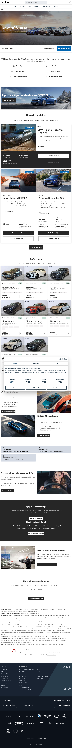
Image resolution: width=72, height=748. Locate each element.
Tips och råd (4, 674)
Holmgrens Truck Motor (43, 676)
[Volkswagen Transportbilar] (8, 731)
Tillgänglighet (4, 687)
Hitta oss (3, 671)
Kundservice (4, 676)
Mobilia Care (40, 674)
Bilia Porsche (22, 676)
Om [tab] (57, 363)
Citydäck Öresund (24, 687)
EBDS (38, 669)
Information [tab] (36, 363)
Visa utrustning (8, 211)
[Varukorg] (70, 2)
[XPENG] (60, 723)
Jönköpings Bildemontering (26, 683)
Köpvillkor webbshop (6, 680)
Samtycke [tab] (15, 363)
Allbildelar (22, 680)
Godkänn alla (56, 387)
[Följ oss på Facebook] (69, 688)
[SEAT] (50, 723)
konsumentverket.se (51, 654)
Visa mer (41, 146)
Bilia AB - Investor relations (26, 669)
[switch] (28, 382)
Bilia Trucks (40, 678)
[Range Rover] (49, 731)
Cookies (3, 685)
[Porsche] (37, 731)
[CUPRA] (41, 723)
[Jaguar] (42, 738)
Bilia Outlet (22, 671)
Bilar (2, 9)
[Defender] (61, 731)
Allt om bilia (4, 669)
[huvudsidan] (67, 667)
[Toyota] (56, 716)
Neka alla (15, 387)
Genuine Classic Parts (25, 689)
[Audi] (19, 723)
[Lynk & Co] (29, 716)
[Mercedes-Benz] (64, 716)
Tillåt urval (36, 387)
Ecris (20, 685)
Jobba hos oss (5, 678)
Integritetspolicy (5, 683)
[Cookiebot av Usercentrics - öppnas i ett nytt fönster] (60, 359)
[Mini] (47, 716)
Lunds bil (39, 671)
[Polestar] (20, 716)
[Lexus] (25, 731)
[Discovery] (30, 738)
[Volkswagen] (9, 723)
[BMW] (39, 716)
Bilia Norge (22, 678)
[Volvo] (10, 716)
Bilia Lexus (22, 674)
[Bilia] (5, 2)
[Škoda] (31, 723)
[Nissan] (15, 731)
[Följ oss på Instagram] (65, 688)
